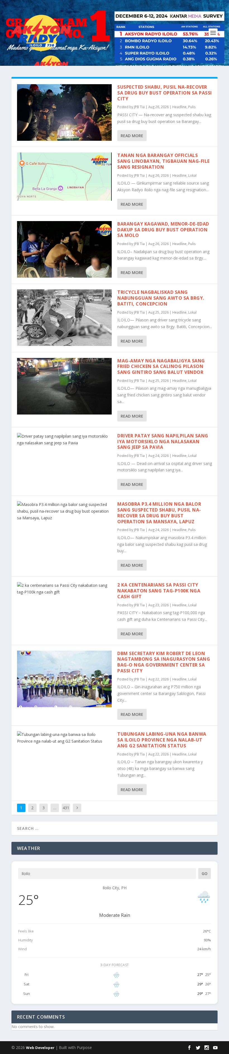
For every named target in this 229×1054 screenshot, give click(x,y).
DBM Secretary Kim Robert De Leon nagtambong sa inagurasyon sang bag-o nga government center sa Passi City (163, 662)
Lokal (192, 175)
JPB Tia (139, 107)
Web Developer (40, 1047)
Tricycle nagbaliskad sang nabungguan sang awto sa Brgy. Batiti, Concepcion (160, 298)
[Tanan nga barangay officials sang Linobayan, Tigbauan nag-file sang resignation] (64, 176)
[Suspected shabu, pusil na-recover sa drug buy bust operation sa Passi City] (64, 112)
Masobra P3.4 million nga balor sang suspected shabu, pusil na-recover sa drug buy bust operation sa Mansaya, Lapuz (159, 512)
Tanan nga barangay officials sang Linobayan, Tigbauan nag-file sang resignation (163, 161)
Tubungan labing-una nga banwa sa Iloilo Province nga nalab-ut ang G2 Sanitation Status (161, 740)
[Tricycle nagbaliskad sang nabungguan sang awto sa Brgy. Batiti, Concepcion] (64, 317)
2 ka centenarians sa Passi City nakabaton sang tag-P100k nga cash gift (158, 591)
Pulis (191, 107)
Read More (132, 135)
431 (66, 807)
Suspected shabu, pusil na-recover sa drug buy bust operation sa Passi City (164, 93)
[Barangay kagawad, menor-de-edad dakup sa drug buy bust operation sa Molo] (64, 249)
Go (204, 873)
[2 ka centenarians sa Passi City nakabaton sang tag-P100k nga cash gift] (64, 588)
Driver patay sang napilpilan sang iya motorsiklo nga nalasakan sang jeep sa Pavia (162, 441)
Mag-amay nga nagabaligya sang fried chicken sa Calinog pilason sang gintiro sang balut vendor (161, 366)
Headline (179, 107)
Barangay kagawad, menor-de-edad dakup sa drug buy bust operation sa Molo (163, 230)
